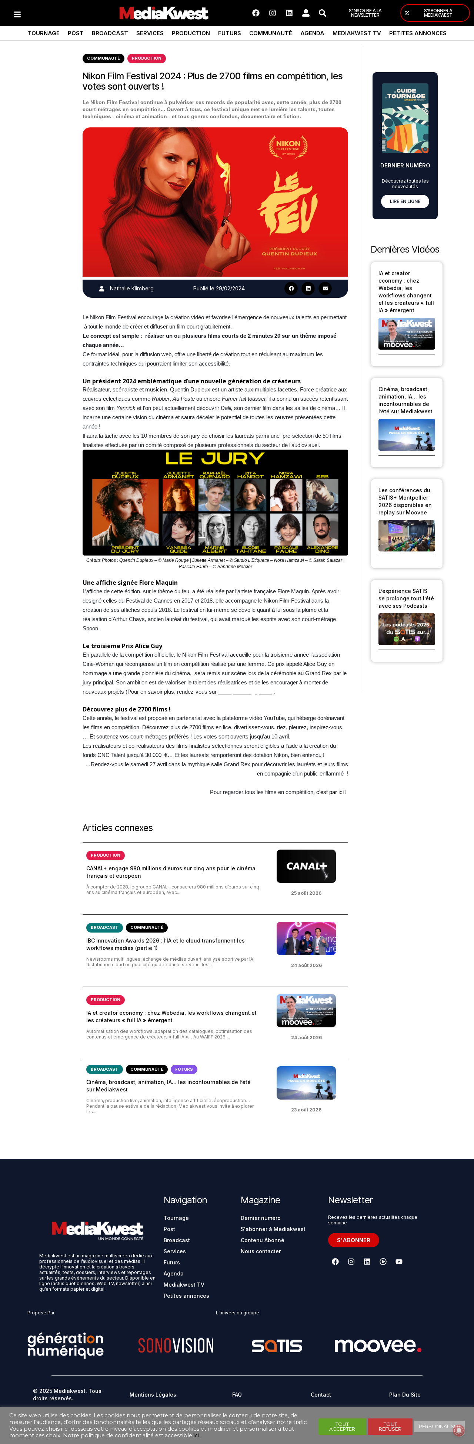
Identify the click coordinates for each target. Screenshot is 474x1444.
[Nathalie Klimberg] (101, 288)
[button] (291, 288)
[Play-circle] (383, 1262)
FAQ (237, 1394)
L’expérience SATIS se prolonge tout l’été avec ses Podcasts (406, 598)
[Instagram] (272, 13)
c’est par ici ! (332, 792)
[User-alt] (305, 13)
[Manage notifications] (459, 1431)
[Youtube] (399, 1262)
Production (191, 33)
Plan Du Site (405, 1394)
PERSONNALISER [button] (439, 1426)
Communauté (270, 33)
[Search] (322, 13)
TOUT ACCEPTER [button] (342, 1426)
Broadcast (110, 33)
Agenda (312, 33)
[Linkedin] (289, 13)
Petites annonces (418, 33)
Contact (321, 1394)
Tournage (43, 33)
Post (76, 33)
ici (196, 1435)
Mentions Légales (153, 1394)
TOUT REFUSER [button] (390, 1426)
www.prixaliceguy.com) (246, 691)
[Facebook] (255, 13)
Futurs (229, 33)
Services (150, 33)
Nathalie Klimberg (132, 288)
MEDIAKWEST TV (357, 33)
